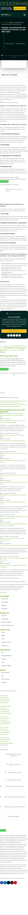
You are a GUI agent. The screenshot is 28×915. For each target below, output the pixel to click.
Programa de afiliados (6, 622)
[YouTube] (19, 335)
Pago (2, 652)
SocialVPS (2, 307)
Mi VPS (3, 638)
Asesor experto (4, 618)
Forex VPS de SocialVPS (15, 301)
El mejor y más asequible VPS (16, 345)
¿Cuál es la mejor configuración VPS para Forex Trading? (14, 545)
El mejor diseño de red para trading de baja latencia (12, 440)
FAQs (2, 675)
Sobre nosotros (4, 598)
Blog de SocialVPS (5, 672)
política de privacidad (6, 665)
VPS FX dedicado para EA (7, 625)
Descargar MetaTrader (6, 655)
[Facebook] (8, 335)
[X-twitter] (14, 335)
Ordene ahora (3, 592)
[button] (26, 75)
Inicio (2, 22)
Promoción (3, 659)
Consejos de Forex (11, 348)
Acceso (3, 632)
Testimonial (3, 605)
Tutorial (6, 22)
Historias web (4, 608)
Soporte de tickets (5, 679)
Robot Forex (17, 350)
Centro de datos (4, 602)
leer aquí (21, 873)
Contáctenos (4, 682)
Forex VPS (3, 615)
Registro (3, 635)
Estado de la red (5, 645)
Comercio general (10, 350)
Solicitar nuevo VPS (5, 642)
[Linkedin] (11, 335)
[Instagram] (17, 335)
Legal (2, 662)
